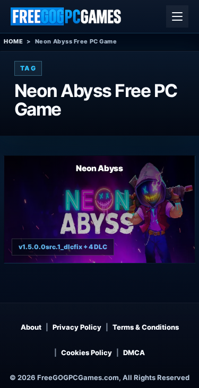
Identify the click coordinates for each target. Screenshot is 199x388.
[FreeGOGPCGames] (66, 16)
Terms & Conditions (146, 327)
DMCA (134, 352)
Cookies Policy (86, 352)
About (31, 327)
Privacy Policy (77, 327)
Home (13, 41)
